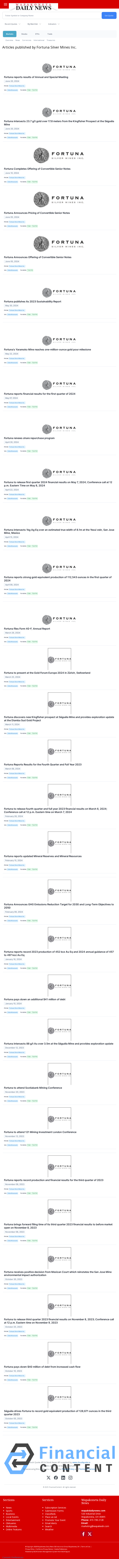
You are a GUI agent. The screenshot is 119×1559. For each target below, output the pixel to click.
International (39, 40)
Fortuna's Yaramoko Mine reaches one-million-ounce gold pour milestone (47, 349)
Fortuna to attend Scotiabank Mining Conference (33, 1087)
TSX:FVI (34, 90)
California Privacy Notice (44, 1549)
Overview (9, 40)
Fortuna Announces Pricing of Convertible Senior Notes (37, 212)
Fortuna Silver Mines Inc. (17, 86)
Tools (49, 34)
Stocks (24, 34)
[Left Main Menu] (5, 4)
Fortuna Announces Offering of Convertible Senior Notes (37, 257)
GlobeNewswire (12, 90)
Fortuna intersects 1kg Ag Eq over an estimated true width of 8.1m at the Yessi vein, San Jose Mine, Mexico (59, 531)
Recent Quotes (11, 24)
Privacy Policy (68, 1469)
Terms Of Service (87, 1469)
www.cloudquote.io (81, 1462)
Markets (9, 34)
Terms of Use (85, 1547)
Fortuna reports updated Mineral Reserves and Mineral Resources (43, 856)
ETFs (37, 34)
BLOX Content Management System (45, 1552)
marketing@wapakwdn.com (95, 1526)
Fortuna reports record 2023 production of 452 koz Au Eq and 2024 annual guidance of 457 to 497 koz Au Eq (59, 953)
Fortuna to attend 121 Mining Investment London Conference (40, 1132)
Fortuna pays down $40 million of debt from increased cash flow (42, 1366)
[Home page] (33, 6)
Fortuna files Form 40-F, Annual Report (27, 628)
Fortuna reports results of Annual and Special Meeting (36, 77)
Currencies (26, 40)
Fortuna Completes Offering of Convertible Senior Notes (37, 168)
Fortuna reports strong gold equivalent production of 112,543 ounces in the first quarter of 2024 (58, 579)
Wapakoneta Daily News (45, 1547)
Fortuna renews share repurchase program (29, 438)
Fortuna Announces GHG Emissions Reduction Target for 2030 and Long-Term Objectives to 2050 (59, 906)
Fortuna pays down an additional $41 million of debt (34, 999)
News (17, 40)
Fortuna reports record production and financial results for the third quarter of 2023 (53, 1180)
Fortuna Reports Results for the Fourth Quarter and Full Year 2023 (43, 764)
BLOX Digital (65, 1552)
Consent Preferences (12, 1557)
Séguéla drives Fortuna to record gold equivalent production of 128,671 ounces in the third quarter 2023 (57, 1412)
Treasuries (51, 40)
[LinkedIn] (63, 1477)
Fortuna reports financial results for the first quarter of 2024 (39, 393)
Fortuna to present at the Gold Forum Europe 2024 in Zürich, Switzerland (47, 672)
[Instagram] (70, 1477)
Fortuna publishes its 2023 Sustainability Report (32, 301)
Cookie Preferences (61, 1549)
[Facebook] (56, 1477)
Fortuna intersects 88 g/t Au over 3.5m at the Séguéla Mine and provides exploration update (58, 1043)
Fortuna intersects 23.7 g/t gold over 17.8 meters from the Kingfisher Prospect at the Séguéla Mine (59, 123)
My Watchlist (33, 24)
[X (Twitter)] (48, 1477)
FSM (28, 90)
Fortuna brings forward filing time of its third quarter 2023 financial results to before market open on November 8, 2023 (58, 1226)
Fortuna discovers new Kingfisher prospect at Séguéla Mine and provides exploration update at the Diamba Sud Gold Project (59, 718)
